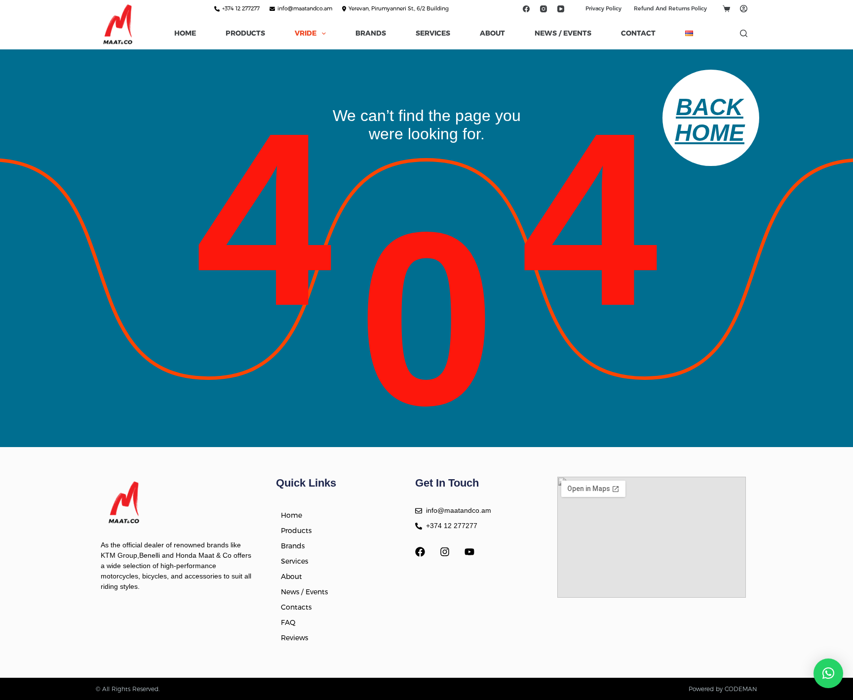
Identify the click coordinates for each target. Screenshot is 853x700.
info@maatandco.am (304, 8)
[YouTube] (560, 8)
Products (245, 33)
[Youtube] (469, 552)
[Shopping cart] (726, 8)
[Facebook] (526, 8)
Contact (638, 33)
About (492, 33)
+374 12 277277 (241, 8)
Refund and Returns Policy (670, 8)
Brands (370, 33)
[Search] (743, 33)
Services (433, 33)
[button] (828, 673)
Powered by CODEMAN (723, 689)
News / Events (563, 33)
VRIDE (305, 33)
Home (185, 33)
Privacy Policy (603, 8)
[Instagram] (543, 8)
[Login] (743, 8)
